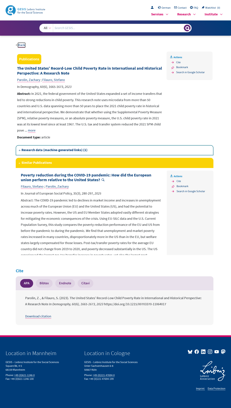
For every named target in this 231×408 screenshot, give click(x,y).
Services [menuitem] (157, 14)
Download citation (38, 316)
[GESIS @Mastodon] (222, 351)
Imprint (200, 388)
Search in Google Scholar (190, 72)
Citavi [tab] (85, 283)
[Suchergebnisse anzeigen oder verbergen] (187, 28)
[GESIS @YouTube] (217, 351)
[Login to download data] (153, 7)
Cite (178, 62)
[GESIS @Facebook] (197, 351)
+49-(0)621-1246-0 (24, 375)
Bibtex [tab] (44, 283)
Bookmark (182, 67)
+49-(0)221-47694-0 (104, 375)
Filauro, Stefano (53, 80)
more (32, 130)
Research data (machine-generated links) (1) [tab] (54, 150)
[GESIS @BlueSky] (191, 351)
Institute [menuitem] (211, 14)
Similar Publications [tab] (36, 163)
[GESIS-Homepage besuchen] (26, 10)
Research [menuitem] (184, 14)
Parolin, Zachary (28, 80)
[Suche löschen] (181, 28)
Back (21, 45)
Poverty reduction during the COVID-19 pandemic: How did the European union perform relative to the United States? (86, 178)
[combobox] (116, 28)
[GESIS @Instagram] (210, 351)
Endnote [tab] (65, 283)
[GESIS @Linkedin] (203, 351)
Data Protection (216, 388)
